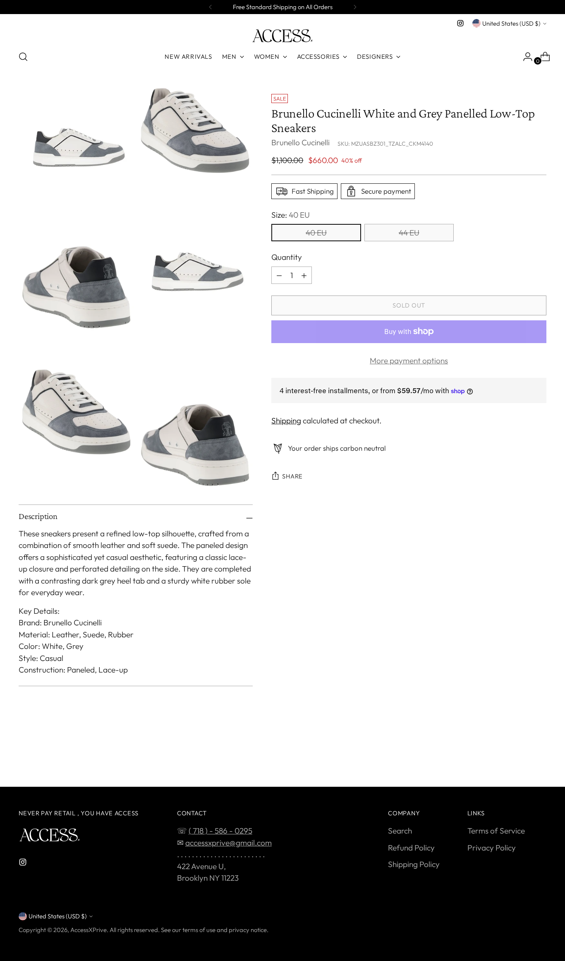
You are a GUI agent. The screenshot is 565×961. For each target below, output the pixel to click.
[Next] (355, 7)
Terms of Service (496, 831)
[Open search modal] (23, 56)
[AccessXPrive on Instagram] (460, 23)
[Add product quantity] (304, 275)
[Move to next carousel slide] (539, 758)
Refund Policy (411, 848)
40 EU (316, 233)
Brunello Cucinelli (300, 143)
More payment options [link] (409, 360)
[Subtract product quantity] (279, 275)
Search (400, 831)
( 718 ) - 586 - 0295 (220, 831)
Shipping (286, 421)
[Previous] (210, 7)
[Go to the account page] (524, 56)
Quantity (286, 257)
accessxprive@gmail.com (228, 843)
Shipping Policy (414, 864)
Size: (290, 215)
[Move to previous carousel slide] (520, 759)
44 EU (409, 233)
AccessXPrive (88, 930)
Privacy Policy (491, 848)
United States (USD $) (511, 23)
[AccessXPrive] (282, 36)
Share (292, 476)
